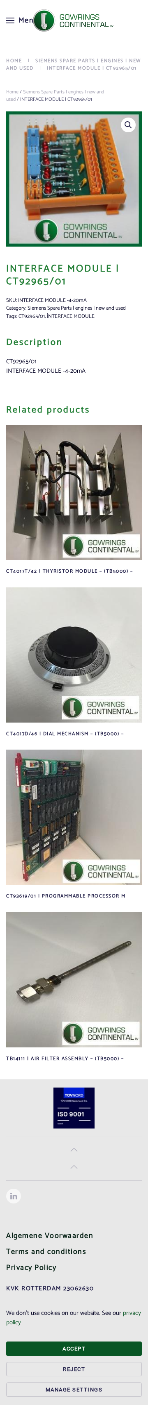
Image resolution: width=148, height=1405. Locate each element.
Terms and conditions (46, 1252)
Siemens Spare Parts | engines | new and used (55, 95)
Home (12, 92)
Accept (74, 1349)
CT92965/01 (31, 316)
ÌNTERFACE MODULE (71, 316)
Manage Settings (74, 1390)
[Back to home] (74, 20)
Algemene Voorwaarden (49, 1236)
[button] (22, 20)
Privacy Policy (31, 1268)
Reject (74, 1369)
